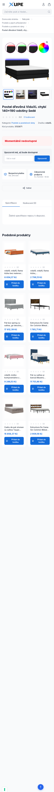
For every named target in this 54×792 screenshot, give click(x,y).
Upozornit (42, 158)
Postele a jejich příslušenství (14, 23)
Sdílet (28, 188)
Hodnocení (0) (29, 203)
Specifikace (11, 203)
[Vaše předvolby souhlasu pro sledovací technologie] (4, 789)
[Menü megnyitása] (3, 4)
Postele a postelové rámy (13, 26)
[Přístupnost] (41, 787)
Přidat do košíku (15, 284)
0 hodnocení (29, 117)
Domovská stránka (10, 19)
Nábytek (26, 19)
